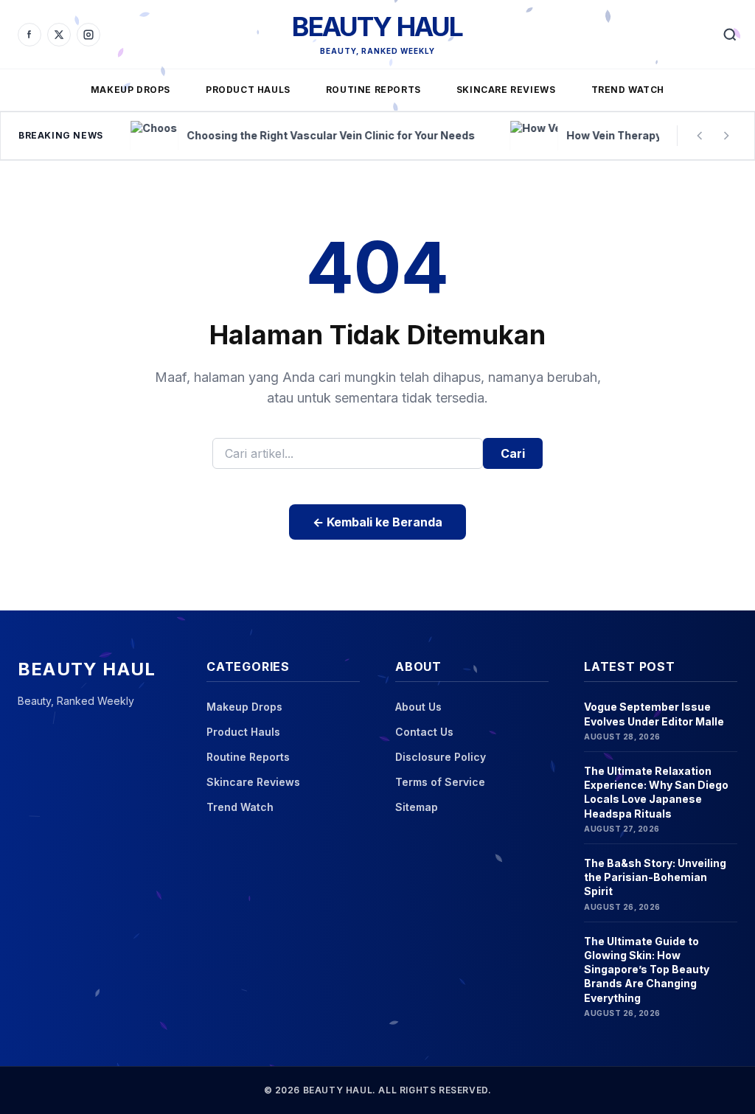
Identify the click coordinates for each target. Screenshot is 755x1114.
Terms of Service (440, 782)
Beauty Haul (377, 26)
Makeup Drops (130, 89)
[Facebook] (29, 34)
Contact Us (424, 731)
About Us (418, 706)
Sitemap (416, 807)
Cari (513, 453)
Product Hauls (248, 89)
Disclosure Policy (440, 757)
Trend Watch (628, 89)
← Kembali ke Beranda (377, 522)
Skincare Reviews (506, 89)
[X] (59, 34)
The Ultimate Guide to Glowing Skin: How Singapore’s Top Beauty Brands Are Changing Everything (646, 969)
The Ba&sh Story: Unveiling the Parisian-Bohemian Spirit (655, 877)
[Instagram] (88, 34)
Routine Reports (373, 89)
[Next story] (726, 135)
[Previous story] (699, 135)
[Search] (730, 34)
